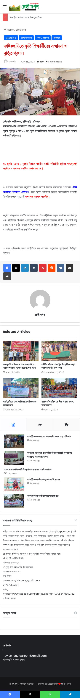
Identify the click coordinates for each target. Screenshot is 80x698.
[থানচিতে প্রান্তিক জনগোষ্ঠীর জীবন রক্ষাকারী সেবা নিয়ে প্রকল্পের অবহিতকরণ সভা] (14, 458)
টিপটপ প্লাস (66, 683)
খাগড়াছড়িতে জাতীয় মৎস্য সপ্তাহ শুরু (42, 496)
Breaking (21, 29)
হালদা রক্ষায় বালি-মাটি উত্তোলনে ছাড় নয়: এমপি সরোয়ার (28, 469)
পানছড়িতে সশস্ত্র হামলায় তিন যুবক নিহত (25, 17)
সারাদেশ (57, 37)
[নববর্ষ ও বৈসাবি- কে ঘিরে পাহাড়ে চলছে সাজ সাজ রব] (59, 388)
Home (10, 29)
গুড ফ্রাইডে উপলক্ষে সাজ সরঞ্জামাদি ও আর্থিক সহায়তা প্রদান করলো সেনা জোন (19, 366)
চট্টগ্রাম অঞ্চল (26, 37)
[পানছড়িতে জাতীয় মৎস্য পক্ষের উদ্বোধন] (14, 484)
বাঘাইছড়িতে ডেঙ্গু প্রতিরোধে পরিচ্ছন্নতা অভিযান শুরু (19, 403)
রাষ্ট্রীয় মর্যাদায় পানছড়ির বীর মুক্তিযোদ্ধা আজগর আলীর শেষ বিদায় (58, 366)
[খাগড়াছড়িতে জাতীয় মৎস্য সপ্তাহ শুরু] (14, 501)
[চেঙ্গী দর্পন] (24, 7)
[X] (16, 268)
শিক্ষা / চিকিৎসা (43, 37)
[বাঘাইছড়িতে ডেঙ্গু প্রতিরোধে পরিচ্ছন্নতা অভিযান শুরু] (21, 388)
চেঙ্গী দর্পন (12, 61)
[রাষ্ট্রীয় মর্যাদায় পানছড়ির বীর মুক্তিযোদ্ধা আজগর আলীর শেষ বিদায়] (59, 351)
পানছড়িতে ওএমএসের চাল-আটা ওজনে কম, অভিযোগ (49, 436)
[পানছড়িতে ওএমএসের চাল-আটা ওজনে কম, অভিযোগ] (14, 441)
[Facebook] (7, 268)
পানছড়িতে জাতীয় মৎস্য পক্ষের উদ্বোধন (43, 479)
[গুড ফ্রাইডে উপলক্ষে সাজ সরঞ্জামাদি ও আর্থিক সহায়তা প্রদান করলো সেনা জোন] (21, 351)
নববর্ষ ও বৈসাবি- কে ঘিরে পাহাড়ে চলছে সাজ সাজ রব (57, 403)
